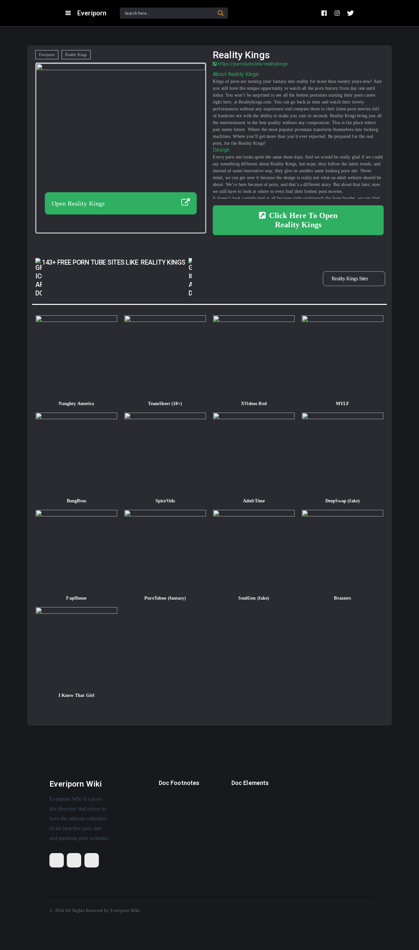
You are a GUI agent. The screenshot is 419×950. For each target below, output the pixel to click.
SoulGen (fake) (253, 598)
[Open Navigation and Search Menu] (68, 13)
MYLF (343, 403)
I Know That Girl (76, 695)
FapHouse (76, 598)
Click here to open (303, 220)
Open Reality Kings (78, 203)
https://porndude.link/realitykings (252, 63)
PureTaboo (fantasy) (165, 598)
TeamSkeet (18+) (165, 403)
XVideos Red (254, 403)
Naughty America (76, 403)
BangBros (76, 500)
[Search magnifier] (220, 13)
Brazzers (342, 598)
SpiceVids (165, 500)
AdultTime (254, 500)
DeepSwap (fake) (342, 500)
